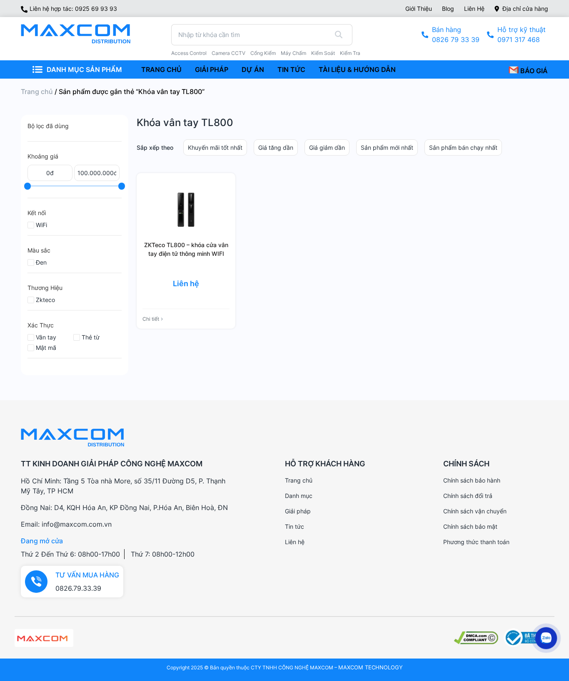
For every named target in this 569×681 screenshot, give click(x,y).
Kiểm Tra (350, 53)
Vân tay (46, 337)
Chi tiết (150, 319)
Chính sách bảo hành (471, 480)
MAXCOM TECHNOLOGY (370, 667)
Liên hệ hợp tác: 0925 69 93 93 (73, 8)
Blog (448, 8)
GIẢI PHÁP (211, 69)
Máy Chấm (293, 53)
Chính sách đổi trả (467, 495)
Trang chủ (37, 91)
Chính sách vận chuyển (475, 511)
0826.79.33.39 (78, 588)
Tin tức (294, 526)
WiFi (41, 224)
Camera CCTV (228, 53)
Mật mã (46, 347)
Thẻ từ (91, 337)
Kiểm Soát (323, 53)
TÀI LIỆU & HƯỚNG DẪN (357, 69)
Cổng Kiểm (263, 53)
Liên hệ (474, 8)
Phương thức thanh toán (476, 541)
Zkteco (45, 299)
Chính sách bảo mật (470, 526)
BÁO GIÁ (533, 71)
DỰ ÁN (253, 69)
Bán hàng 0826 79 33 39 (455, 34)
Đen (41, 262)
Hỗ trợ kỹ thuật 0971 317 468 (521, 34)
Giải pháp (298, 511)
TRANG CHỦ (161, 69)
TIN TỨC (291, 69)
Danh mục (298, 495)
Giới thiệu (418, 8)
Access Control (189, 53)
